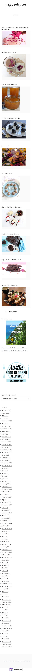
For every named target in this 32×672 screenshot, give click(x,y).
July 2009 (5, 607)
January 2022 (6, 439)
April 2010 (5, 594)
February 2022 (6, 437)
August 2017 (6, 500)
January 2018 (6, 494)
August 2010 (6, 589)
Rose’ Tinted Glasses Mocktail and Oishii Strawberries (15, 28)
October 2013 (6, 555)
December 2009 (7, 602)
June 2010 (5, 591)
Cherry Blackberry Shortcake (11, 207)
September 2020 (7, 452)
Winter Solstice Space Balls (11, 118)
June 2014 (5, 534)
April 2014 (5, 539)
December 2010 (7, 584)
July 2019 (5, 471)
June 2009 (5, 610)
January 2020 (6, 460)
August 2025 (6, 413)
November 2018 (7, 489)
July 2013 (5, 563)
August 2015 (6, 515)
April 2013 (5, 570)
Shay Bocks (26, 661)
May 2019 (5, 476)
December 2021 (7, 442)
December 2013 (7, 549)
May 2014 (5, 536)
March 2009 (5, 618)
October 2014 (6, 526)
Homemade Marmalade (9, 84)
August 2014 (6, 531)
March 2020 (5, 455)
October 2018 (6, 492)
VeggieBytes (16, 4)
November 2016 (7, 505)
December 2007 (7, 644)
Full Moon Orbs (7, 173)
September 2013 (7, 557)
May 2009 (5, 613)
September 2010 (7, 586)
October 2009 (6, 605)
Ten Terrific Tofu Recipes (10, 285)
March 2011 (5, 581)
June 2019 (5, 473)
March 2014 (5, 542)
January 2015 (6, 518)
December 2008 (7, 626)
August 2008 (6, 631)
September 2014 (7, 528)
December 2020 (7, 450)
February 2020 (6, 458)
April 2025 (5, 418)
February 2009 (6, 620)
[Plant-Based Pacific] (16, 333)
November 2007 (7, 647)
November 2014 (7, 523)
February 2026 (6, 410)
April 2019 (5, 479)
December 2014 (7, 521)
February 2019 (6, 481)
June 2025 (5, 416)
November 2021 (7, 444)
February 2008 (6, 641)
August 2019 (6, 468)
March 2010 (5, 597)
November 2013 (7, 552)
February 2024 (6, 426)
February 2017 (6, 502)
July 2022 (5, 434)
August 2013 (6, 560)
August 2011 (6, 576)
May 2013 (5, 568)
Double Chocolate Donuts (10, 234)
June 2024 (5, 423)
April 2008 (5, 636)
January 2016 (6, 510)
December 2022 (7, 429)
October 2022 (6, 431)
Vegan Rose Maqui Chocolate (11, 260)
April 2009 (5, 615)
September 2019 (7, 465)
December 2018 (7, 486)
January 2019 (6, 484)
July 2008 (5, 634)
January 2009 (6, 623)
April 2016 (5, 507)
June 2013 (5, 565)
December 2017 (7, 497)
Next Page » (13, 312)
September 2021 (7, 447)
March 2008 (5, 639)
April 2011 (5, 578)
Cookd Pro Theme (16, 661)
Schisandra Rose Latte (9, 52)
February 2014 (6, 544)
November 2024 (7, 421)
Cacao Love (5, 146)
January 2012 (6, 573)
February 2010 (6, 599)
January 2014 (6, 547)
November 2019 (7, 463)
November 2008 (7, 628)
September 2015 (7, 513)
